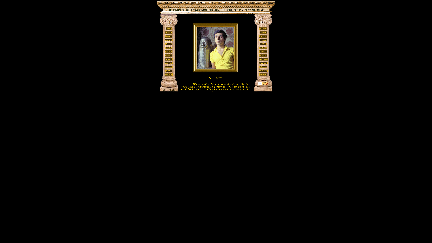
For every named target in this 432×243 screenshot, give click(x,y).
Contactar (168, 74)
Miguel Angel (263, 71)
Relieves (168, 59)
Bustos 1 (169, 44)
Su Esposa (168, 67)
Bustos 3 (169, 51)
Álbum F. (169, 71)
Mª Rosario (263, 48)
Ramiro (263, 51)
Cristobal (263, 74)
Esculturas (168, 40)
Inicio (168, 28)
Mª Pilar (263, 44)
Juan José (263, 36)
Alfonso (263, 32)
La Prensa (168, 63)
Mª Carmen (263, 40)
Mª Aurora (263, 55)
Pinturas (169, 55)
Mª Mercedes (263, 63)
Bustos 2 (169, 48)
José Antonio (263, 59)
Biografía (168, 32)
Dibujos (169, 36)
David (263, 67)
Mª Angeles (263, 28)
